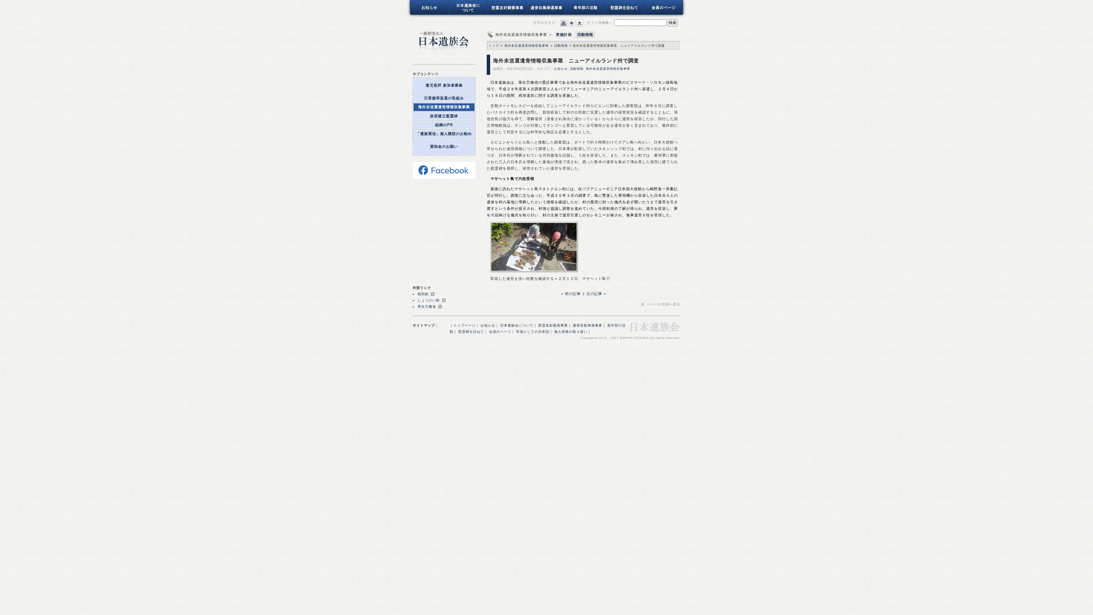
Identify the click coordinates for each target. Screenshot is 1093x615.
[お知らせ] (428, 14)
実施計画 (564, 34)
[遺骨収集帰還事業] (546, 14)
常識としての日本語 (532, 332)
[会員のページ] (665, 14)
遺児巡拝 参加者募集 (444, 85)
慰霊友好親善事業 (553, 325)
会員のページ (500, 332)
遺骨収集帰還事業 (587, 325)
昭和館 (423, 294)
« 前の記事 (571, 294)
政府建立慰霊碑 (444, 116)
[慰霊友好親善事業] (507, 14)
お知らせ (561, 68)
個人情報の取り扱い (570, 332)
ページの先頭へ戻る (663, 304)
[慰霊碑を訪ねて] (624, 14)
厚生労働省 (427, 307)
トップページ (464, 325)
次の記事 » (595, 294)
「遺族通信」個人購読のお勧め (444, 134)
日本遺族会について (516, 325)
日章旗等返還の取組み (444, 98)
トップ (494, 45)
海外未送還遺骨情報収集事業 (444, 107)
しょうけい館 (429, 300)
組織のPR (444, 125)
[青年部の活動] (585, 14)
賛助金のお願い (444, 146)
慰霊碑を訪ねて (471, 332)
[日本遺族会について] (468, 14)
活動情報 (585, 34)
